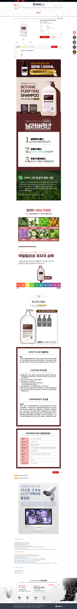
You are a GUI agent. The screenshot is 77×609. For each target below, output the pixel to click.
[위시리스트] (60, 37)
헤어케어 (38, 7)
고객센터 (15, 8)
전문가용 (53, 7)
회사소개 (35, 602)
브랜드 (15, 7)
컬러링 (23, 7)
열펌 (28, 7)
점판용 (56, 7)
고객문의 (31, 602)
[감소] (53, 34)
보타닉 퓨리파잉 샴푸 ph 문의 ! (21, 475)
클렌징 (45, 7)
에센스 (30, 7)
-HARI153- (21, 607)
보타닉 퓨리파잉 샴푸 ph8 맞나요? (22, 478)
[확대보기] (23, 42)
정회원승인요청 (27, 602)
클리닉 (42, 7)
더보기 (60, 46)
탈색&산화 (34, 7)
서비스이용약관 (16, 602)
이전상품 (16, 42)
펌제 (25, 7)
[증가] (57, 34)
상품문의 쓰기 (55, 472)
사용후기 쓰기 (54, 46)
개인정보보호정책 (21, 602)
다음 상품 (30, 42)
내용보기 (22, 56)
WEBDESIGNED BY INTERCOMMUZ (35, 607)
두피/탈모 (49, 7)
